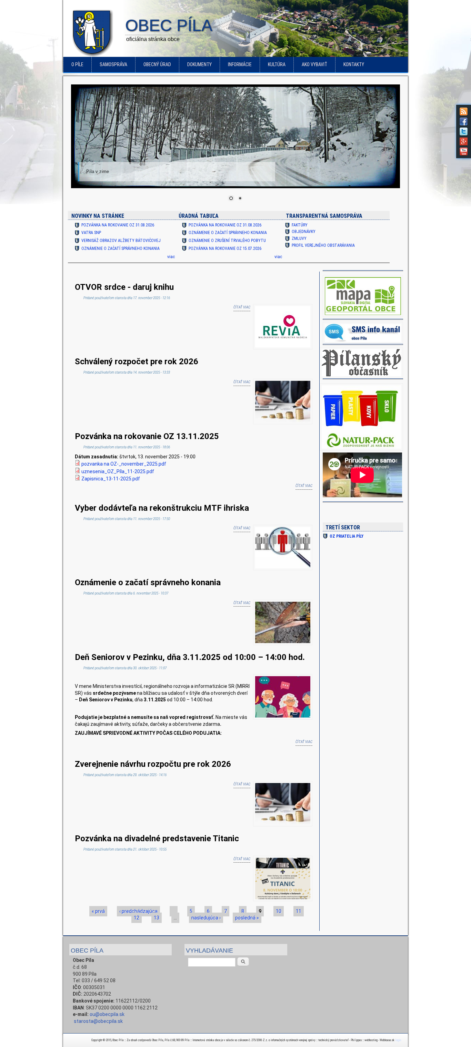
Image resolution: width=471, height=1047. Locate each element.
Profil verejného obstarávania (323, 245)
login (398, 1040)
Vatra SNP (91, 232)
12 (136, 918)
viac (171, 256)
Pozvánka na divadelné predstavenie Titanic (157, 838)
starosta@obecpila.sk (98, 1021)
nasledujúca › (206, 918)
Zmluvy (299, 238)
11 (298, 911)
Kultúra (276, 64)
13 (156, 918)
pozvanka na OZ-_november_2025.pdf (123, 464)
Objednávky (303, 231)
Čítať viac (241, 307)
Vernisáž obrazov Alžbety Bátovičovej (121, 240)
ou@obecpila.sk (107, 1014)
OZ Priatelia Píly (346, 536)
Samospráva (113, 64)
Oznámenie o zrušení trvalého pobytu (227, 240)
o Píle (77, 64)
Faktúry (300, 225)
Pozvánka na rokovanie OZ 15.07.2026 (225, 248)
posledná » (247, 918)
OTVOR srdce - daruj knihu (124, 287)
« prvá (98, 911)
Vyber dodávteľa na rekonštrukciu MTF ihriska (162, 508)
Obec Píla (168, 25)
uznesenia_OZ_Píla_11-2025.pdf (117, 471)
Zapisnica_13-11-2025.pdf (110, 478)
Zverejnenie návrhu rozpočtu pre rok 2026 (153, 764)
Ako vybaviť (314, 64)
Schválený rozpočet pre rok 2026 (136, 361)
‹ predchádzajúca (138, 911)
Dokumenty (199, 64)
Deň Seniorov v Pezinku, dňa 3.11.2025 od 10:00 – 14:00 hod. (190, 657)
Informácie (240, 64)
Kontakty (353, 64)
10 (278, 911)
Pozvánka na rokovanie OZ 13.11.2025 (147, 436)
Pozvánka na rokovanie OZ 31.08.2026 (117, 225)
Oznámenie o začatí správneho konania (120, 248)
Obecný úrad (157, 64)
